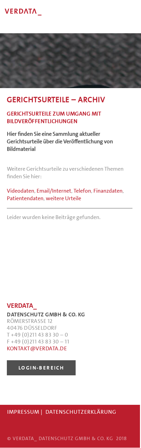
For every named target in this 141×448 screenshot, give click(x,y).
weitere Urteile (63, 198)
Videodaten (20, 190)
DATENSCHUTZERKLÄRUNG (81, 411)
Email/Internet (54, 190)
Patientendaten (25, 198)
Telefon (82, 190)
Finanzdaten (108, 190)
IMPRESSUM (23, 411)
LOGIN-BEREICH (41, 367)
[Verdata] (51, 20)
